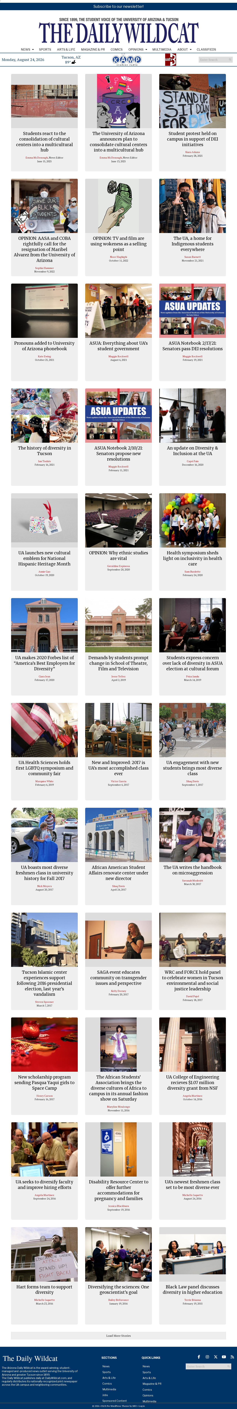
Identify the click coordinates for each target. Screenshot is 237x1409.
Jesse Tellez (118, 676)
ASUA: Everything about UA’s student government (118, 346)
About (182, 49)
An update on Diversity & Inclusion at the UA (192, 450)
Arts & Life (66, 49)
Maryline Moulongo (118, 1106)
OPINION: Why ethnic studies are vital (118, 555)
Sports (45, 49)
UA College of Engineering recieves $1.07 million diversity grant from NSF (192, 1082)
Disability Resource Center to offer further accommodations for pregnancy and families (118, 1190)
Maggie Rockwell (118, 356)
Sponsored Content (114, 1400)
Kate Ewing (44, 356)
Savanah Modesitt (192, 880)
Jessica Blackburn (118, 1206)
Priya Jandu (192, 676)
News (25, 49)
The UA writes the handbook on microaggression (192, 870)
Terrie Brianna (192, 1300)
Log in (142, 1406)
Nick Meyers (44, 886)
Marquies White (44, 781)
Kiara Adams (192, 152)
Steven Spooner (44, 1002)
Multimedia (161, 49)
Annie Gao (44, 571)
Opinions (135, 49)
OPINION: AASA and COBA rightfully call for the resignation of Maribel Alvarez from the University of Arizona (44, 249)
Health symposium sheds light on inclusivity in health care (192, 558)
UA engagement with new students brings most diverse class (192, 768)
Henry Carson (44, 1095)
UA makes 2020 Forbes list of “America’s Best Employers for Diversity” (44, 663)
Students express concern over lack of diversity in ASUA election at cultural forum (193, 663)
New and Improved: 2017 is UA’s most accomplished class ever (118, 768)
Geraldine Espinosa (118, 566)
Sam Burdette (193, 571)
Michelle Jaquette (192, 1195)
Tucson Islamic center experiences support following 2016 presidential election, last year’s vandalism (44, 983)
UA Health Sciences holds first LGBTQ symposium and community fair (44, 768)
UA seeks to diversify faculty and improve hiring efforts (44, 1184)
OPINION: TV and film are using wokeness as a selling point (119, 244)
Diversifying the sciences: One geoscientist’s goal (118, 1289)
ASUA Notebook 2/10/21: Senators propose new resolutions (118, 453)
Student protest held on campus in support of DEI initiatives (192, 139)
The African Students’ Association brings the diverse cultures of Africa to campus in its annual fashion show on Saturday (118, 1088)
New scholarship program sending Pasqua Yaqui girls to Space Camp (44, 1082)
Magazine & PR (93, 49)
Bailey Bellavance (118, 1300)
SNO (134, 1406)
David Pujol (192, 996)
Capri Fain (192, 461)
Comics (117, 49)
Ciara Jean (44, 676)
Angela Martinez (192, 1095)
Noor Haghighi (118, 257)
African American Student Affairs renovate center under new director (118, 873)
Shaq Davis (192, 781)
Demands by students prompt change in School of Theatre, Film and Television (118, 663)
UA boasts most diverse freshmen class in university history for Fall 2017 (44, 873)
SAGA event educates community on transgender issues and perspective (118, 978)
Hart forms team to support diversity (44, 1289)
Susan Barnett (192, 257)
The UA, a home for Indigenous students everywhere (192, 244)
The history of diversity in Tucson (44, 450)
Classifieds (206, 49)
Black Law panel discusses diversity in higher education (192, 1289)
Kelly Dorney (118, 991)
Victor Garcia (118, 781)
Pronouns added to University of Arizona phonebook (44, 346)
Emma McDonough (37, 157)
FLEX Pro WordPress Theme (115, 1406)
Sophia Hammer (44, 268)
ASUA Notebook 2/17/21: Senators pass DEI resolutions (192, 346)
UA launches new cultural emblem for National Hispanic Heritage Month (44, 558)
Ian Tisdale (44, 461)
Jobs (105, 1395)
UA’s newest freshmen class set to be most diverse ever (192, 1184)
